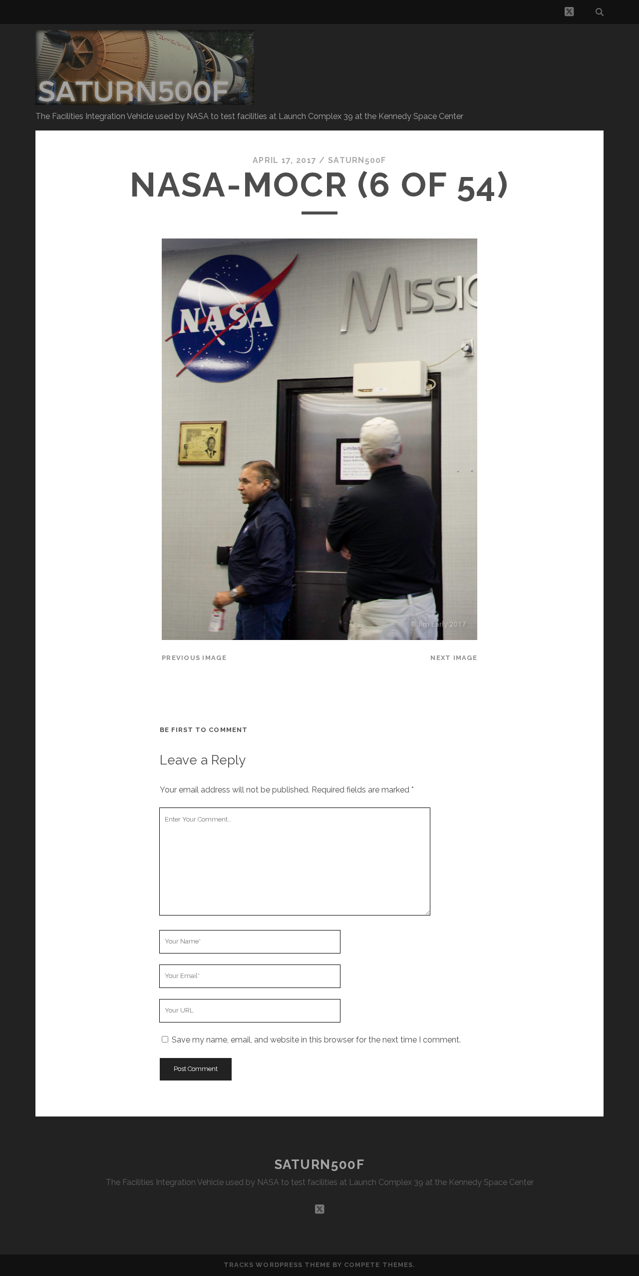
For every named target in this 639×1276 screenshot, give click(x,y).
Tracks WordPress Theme (277, 1264)
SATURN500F (320, 1164)
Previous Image (194, 658)
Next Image (453, 658)
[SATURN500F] (144, 100)
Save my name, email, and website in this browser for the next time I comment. (316, 1039)
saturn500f (357, 160)
